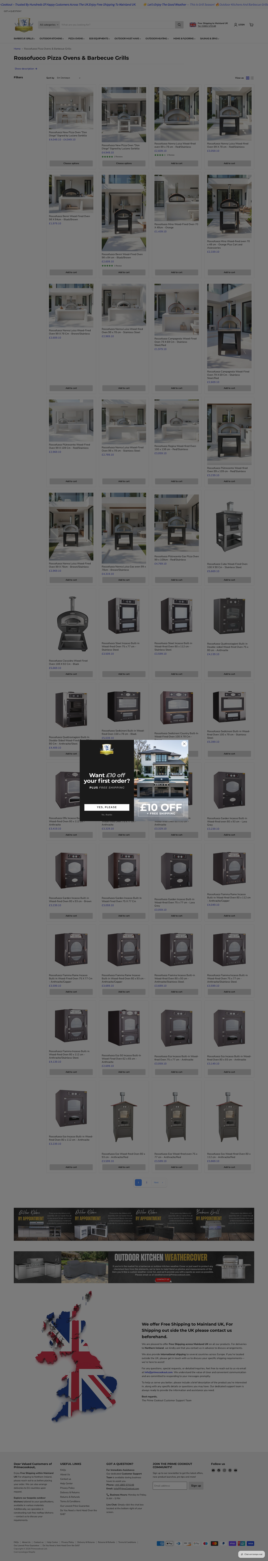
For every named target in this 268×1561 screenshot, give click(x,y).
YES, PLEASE (107, 807)
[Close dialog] (184, 744)
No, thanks (107, 814)
